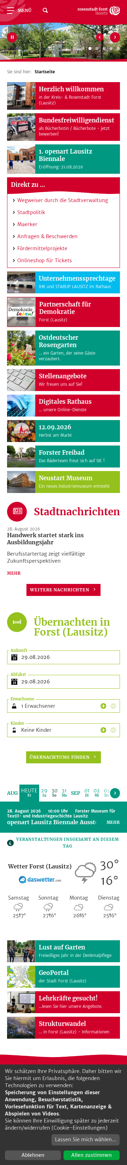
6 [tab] (118, 48)
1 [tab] (82, 48)
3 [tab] (97, 48)
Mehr (13, 573)
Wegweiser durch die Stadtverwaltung (62, 200)
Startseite (45, 71)
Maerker (27, 224)
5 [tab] (111, 48)
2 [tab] (89, 48)
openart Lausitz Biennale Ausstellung (60, 822)
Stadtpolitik (31, 212)
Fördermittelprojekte (42, 248)
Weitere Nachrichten (59, 589)
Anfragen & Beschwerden (47, 236)
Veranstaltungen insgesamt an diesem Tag (64, 843)
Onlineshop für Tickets (44, 260)
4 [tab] (104, 48)
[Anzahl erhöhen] (103, 706)
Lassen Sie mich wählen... (85, 1139)
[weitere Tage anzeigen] (115, 793)
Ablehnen (33, 1155)
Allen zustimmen (91, 1155)
